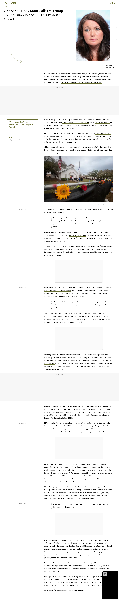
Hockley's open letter (102, 122)
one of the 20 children (84, 119)
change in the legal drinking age (55, 546)
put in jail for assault (51, 415)
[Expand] (104, 573)
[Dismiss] (116, 573)
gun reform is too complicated (85, 147)
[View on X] (79, 271)
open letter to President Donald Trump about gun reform (81, 82)
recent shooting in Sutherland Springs (75, 122)
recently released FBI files (65, 467)
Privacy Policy (11, 140)
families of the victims (90, 423)
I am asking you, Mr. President (64, 218)
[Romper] (10, 3)
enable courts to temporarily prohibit (58, 429)
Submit (11, 137)
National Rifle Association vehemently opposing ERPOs (78, 563)
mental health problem (77, 235)
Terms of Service (30, 139)
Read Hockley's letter (52, 590)
